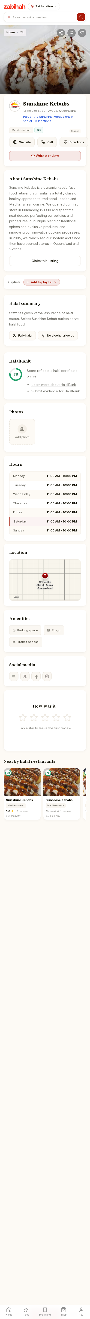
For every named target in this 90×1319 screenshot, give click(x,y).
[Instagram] (47, 676)
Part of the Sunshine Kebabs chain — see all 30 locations (50, 119)
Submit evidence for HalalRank (55, 391)
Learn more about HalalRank (53, 385)
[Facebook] (36, 676)
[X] (25, 676)
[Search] (81, 17)
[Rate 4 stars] (56, 717)
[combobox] (44, 17)
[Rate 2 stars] (34, 717)
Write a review (47, 156)
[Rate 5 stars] (67, 717)
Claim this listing (45, 261)
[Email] (13, 676)
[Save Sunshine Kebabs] (82, 33)
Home (10, 32)
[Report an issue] (71, 33)
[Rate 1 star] (22, 717)
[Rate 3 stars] (45, 717)
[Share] (61, 33)
